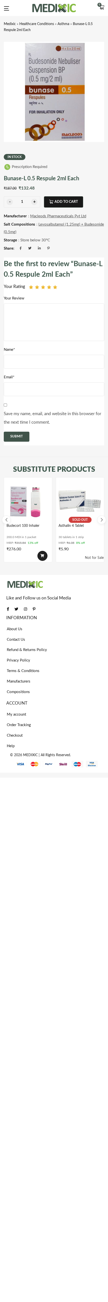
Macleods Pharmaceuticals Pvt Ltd (58, 216)
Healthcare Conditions (36, 24)
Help (11, 746)
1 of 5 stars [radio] (31, 287)
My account (16, 714)
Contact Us (16, 639)
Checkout (15, 735)
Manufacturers (18, 681)
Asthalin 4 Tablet (71, 526)
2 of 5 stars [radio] (37, 287)
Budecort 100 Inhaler (23, 526)
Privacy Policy (18, 660)
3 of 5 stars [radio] (43, 287)
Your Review (14, 298)
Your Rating (14, 286)
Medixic (10, 24)
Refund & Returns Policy (27, 650)
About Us (14, 629)
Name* (9, 350)
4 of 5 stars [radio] (49, 287)
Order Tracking (19, 725)
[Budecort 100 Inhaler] (28, 501)
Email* (9, 377)
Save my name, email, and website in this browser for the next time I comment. (52, 418)
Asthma (63, 24)
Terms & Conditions (23, 671)
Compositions (18, 692)
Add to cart (66, 202)
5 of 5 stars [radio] (55, 287)
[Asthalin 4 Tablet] (80, 501)
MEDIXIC (30, 755)
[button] (101, 8)
